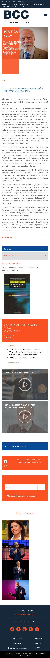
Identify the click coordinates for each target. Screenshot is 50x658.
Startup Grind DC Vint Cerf (19, 373)
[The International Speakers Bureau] (18, 17)
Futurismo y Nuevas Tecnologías (23, 88)
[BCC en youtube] (24, 629)
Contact (9, 337)
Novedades (17, 643)
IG (14, 653)
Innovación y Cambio (17, 91)
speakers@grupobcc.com (25, 614)
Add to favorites (19, 446)
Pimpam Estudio (25, 655)
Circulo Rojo (37, 653)
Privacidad (38, 643)
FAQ (38, 648)
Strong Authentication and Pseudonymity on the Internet (21, 406)
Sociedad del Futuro (12, 255)
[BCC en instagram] (31, 629)
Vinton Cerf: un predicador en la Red (24, 349)
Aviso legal (17, 638)
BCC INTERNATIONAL (25, 621)
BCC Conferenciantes (17, 648)
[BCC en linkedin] (36, 629)
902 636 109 (26, 611)
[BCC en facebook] (18, 629)
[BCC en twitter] (12, 629)
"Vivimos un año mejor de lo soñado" (24, 357)
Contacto (38, 638)
